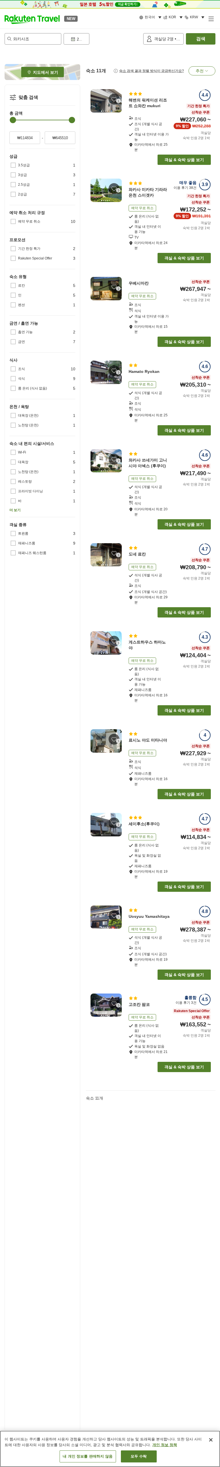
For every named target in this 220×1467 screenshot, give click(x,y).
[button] (32, 18)
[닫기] (211, 1440)
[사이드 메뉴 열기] (210, 18)
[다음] (118, 101)
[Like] (114, 99)
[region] (110, 1449)
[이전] (94, 101)
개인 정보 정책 (164, 1445)
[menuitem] (151, 17)
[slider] (13, 120)
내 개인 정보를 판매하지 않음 (88, 1456)
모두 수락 (139, 1456)
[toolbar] (102, 39)
